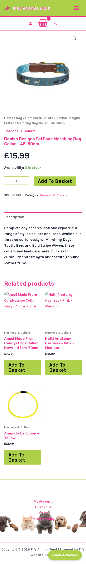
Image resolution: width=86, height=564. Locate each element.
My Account (43, 501)
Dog (19, 118)
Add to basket (55, 181)
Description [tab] (14, 217)
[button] (55, 23)
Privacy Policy (43, 519)
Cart (43, 513)
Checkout (43, 507)
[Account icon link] (30, 23)
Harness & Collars (39, 118)
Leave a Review (65, 555)
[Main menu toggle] (76, 8)
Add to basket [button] (16, 367)
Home (8, 118)
